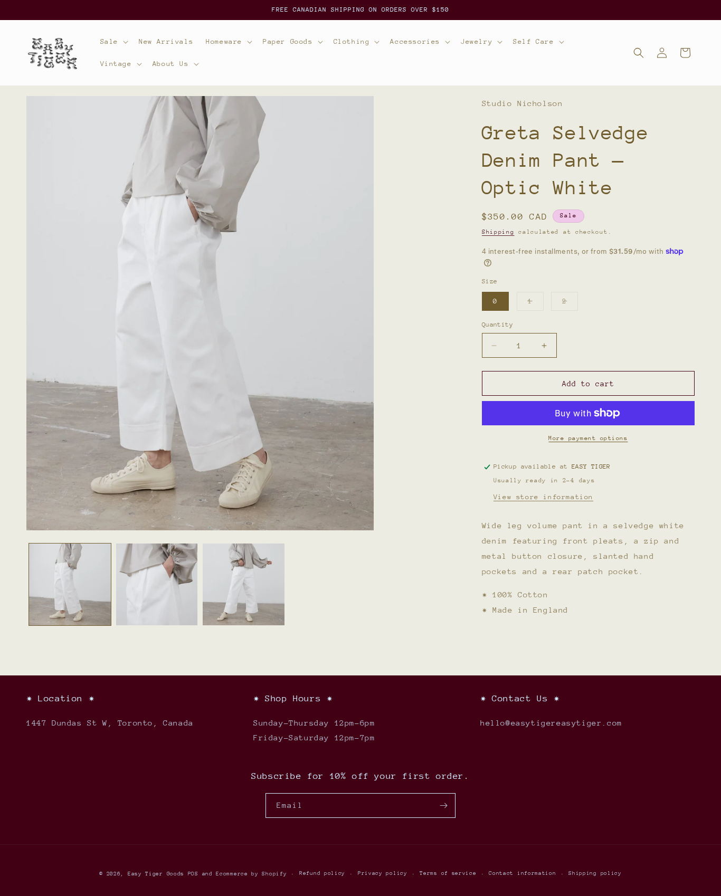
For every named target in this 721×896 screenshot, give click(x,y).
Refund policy (322, 873)
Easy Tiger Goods (158, 874)
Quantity (497, 324)
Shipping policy (595, 873)
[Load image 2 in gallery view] (157, 584)
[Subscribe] (443, 805)
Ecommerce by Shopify (251, 874)
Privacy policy (382, 873)
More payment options (588, 438)
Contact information (522, 873)
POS (193, 874)
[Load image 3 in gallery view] (243, 584)
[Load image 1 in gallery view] (70, 584)
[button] (113, 42)
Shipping (498, 231)
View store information (543, 497)
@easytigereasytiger (528, 745)
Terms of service (448, 873)
